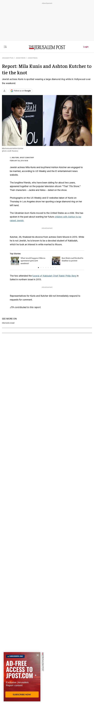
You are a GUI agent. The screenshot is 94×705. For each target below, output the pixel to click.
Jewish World (20, 58)
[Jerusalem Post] (47, 47)
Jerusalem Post (7, 58)
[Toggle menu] (5, 46)
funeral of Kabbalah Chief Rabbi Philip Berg (54, 275)
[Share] (4, 90)
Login (85, 46)
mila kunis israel (8, 323)
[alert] (22, 676)
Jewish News (32, 58)
